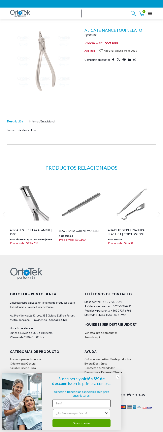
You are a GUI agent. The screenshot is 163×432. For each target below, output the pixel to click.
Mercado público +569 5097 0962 (105, 315)
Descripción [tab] (15, 121)
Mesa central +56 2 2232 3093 (103, 301)
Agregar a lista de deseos (120, 50)
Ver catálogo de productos (100, 332)
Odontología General (23, 363)
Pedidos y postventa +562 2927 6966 (107, 310)
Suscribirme (81, 423)
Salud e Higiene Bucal (23, 367)
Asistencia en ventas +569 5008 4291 (108, 306)
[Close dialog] (118, 377)
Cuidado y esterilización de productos (107, 359)
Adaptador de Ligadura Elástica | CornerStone (126, 232)
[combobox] (80, 413)
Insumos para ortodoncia (25, 359)
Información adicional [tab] (42, 121)
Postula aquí (92, 337)
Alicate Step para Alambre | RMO (31, 232)
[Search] (133, 13)
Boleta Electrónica (95, 363)
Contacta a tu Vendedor (99, 367)
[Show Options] (106, 413)
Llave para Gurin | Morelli (79, 230)
